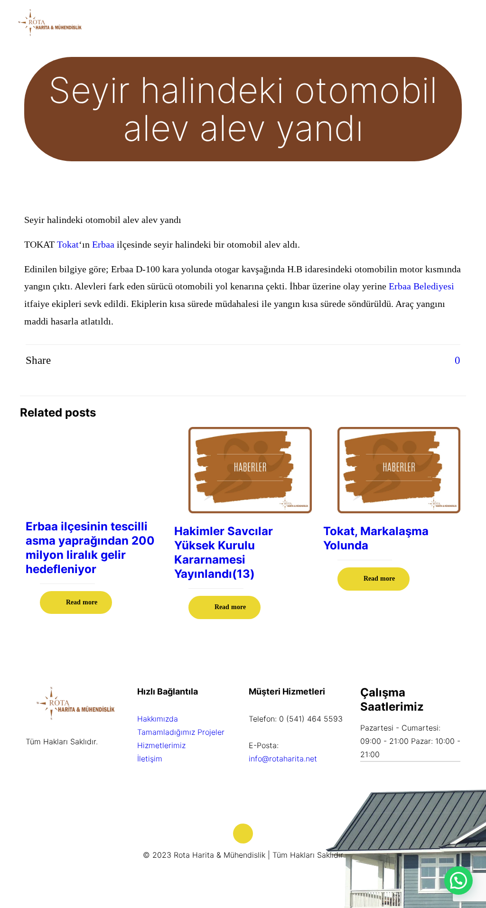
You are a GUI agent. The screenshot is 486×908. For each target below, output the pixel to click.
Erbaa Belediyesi (421, 286)
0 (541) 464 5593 (311, 718)
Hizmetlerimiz (161, 745)
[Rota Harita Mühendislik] (50, 21)
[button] (458, 880)
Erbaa (103, 244)
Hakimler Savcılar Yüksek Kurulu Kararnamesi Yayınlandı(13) (223, 552)
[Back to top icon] (243, 833)
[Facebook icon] (243, 873)
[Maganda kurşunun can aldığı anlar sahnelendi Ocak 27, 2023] (477, 870)
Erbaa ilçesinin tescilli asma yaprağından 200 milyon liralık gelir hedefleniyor (90, 547)
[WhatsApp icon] (233, 873)
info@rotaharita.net (283, 758)
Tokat (68, 244)
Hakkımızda (157, 718)
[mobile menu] (471, 21)
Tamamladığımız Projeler (180, 732)
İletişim (149, 758)
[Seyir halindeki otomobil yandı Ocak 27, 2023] (8, 870)
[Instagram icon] (253, 873)
